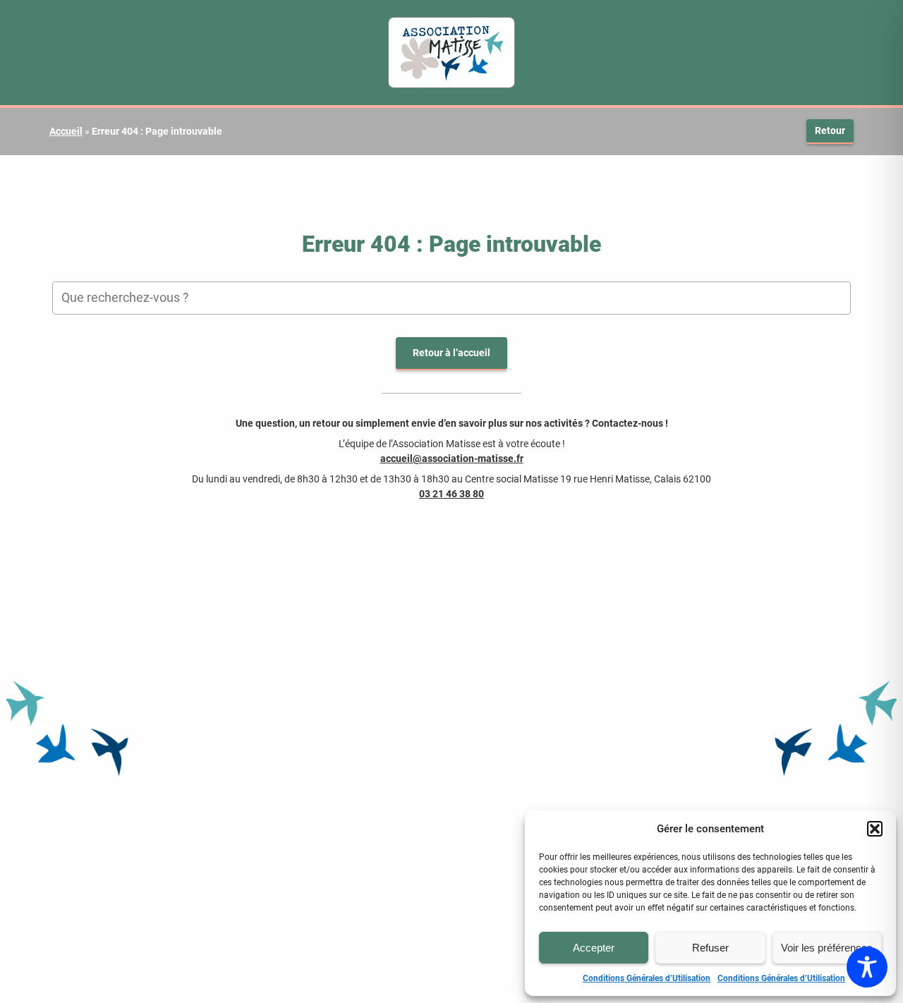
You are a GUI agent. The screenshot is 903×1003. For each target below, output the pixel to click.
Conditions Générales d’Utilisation (646, 978)
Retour (830, 130)
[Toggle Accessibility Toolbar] (867, 967)
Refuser (710, 948)
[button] (875, 829)
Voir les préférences (827, 948)
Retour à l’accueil (451, 352)
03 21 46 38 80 (451, 493)
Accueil (66, 131)
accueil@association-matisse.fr (451, 458)
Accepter (593, 948)
